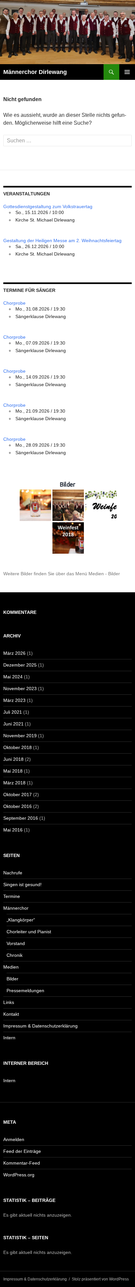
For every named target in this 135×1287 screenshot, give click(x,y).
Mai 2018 (13, 771)
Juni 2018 (13, 759)
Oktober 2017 (17, 794)
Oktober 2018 (17, 747)
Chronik (15, 955)
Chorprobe (14, 303)
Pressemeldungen (25, 990)
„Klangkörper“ (21, 919)
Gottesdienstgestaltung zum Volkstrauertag (47, 206)
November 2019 (20, 735)
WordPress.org (18, 1174)
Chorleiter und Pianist (29, 931)
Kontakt (11, 1014)
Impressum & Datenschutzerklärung (40, 1025)
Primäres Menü (127, 72)
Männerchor (16, 908)
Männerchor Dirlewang (35, 72)
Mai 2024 (13, 676)
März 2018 (14, 782)
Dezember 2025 (20, 665)
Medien (11, 967)
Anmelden (13, 1139)
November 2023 (20, 688)
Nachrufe (12, 872)
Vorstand (16, 943)
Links (8, 1002)
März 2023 (14, 700)
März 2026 (14, 653)
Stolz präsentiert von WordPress (100, 1279)
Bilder (12, 978)
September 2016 (20, 818)
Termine (11, 896)
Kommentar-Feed (21, 1163)
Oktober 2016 (17, 806)
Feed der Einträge (22, 1151)
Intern (9, 1037)
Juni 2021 (13, 723)
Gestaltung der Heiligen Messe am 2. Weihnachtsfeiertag (62, 240)
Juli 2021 (12, 712)
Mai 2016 (13, 829)
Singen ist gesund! (22, 884)
